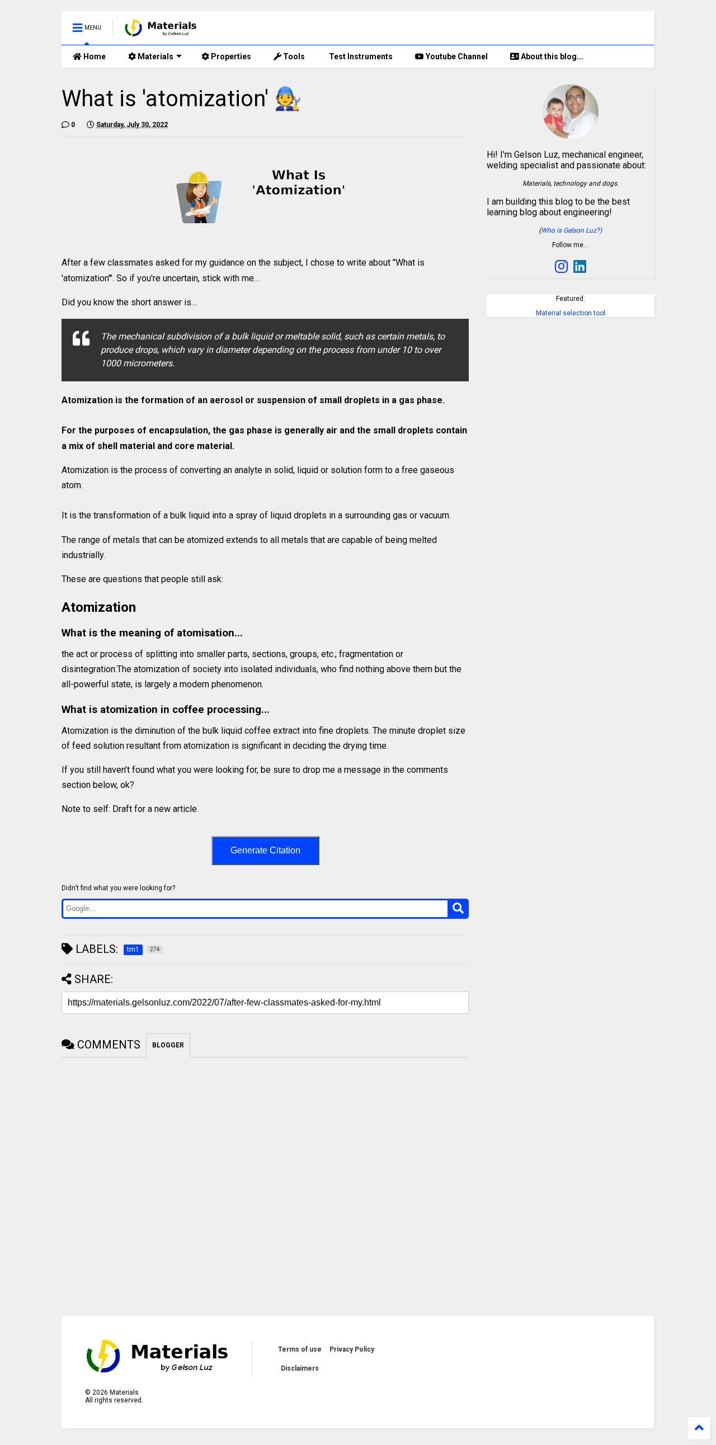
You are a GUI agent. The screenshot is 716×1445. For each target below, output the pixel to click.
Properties (230, 56)
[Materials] (160, 31)
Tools (293, 56)
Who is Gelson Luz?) (571, 230)
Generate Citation (265, 850)
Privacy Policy (351, 1349)
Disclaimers (300, 1368)
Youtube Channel (456, 56)
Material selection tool (570, 313)
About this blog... (551, 56)
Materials (154, 56)
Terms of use (300, 1349)
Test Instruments (360, 56)
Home (94, 56)
